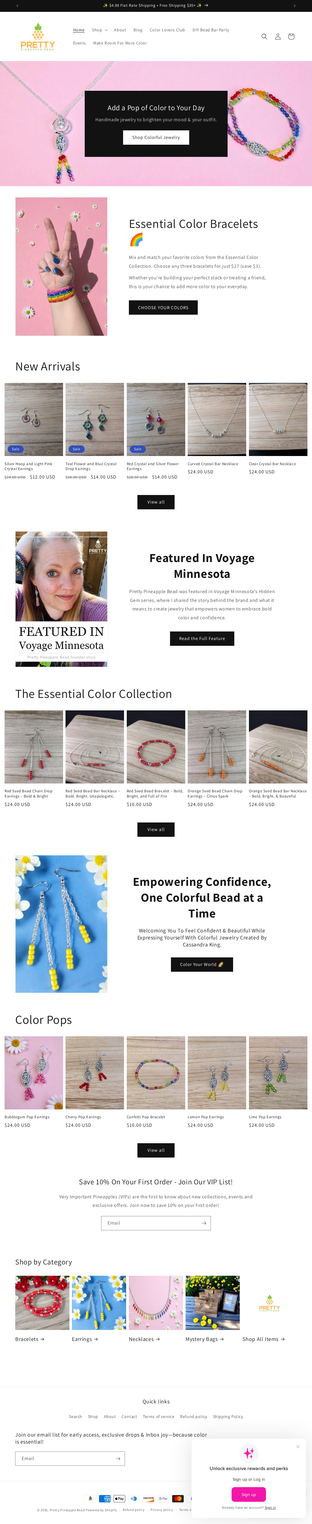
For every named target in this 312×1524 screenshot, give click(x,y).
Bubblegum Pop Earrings (27, 1117)
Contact (129, 1416)
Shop (93, 1416)
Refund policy (193, 1416)
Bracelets (26, 1338)
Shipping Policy (228, 1416)
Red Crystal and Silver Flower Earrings (153, 466)
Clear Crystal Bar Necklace (272, 463)
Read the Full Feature (202, 638)
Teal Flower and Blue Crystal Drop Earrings (91, 466)
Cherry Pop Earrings (83, 1117)
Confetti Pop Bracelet (146, 1117)
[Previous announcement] (17, 6)
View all (156, 502)
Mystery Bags (202, 1338)
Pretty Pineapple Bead (68, 1510)
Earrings (82, 1338)
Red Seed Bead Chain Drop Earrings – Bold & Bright (28, 794)
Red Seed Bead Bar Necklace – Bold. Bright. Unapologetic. (93, 794)
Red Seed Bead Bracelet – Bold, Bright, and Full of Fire (155, 794)
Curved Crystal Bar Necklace (213, 463)
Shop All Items (260, 1338)
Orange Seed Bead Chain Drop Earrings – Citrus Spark (215, 794)
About (110, 1416)
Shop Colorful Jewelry (156, 137)
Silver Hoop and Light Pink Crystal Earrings (28, 466)
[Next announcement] (294, 6)
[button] (99, 29)
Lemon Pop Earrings (206, 1117)
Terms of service (159, 1416)
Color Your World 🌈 (202, 964)
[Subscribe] (204, 1223)
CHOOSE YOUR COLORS (163, 307)
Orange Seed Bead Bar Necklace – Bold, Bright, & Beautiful (278, 794)
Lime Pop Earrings (265, 1117)
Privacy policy (162, 1510)
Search (75, 1416)
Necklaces (141, 1338)
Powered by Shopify (101, 1510)
